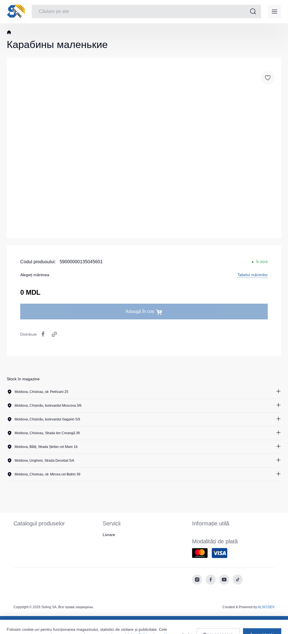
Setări (187, 619)
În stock (262, 262)
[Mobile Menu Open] (274, 11)
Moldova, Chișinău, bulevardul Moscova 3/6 (48, 406)
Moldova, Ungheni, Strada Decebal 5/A (44, 461)
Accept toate (262, 618)
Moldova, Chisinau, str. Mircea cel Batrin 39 (47, 474)
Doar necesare (218, 618)
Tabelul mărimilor (252, 275)
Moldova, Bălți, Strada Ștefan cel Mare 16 (46, 447)
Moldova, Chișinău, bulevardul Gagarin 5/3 (47, 419)
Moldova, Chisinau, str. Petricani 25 (41, 392)
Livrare (109, 534)
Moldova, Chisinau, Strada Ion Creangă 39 (47, 433)
